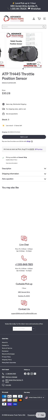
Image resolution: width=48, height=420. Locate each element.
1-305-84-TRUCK (18, 8)
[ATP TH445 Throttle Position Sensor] (14, 210)
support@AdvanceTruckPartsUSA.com (24, 313)
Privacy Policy (6, 357)
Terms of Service (7, 348)
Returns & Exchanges (8, 354)
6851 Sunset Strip (24, 292)
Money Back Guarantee (9, 362)
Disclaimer (5, 351)
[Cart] (39, 18)
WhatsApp (36, 8)
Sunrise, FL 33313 (24, 296)
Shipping (4, 132)
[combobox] (24, 27)
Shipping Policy (7, 359)
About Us (5, 342)
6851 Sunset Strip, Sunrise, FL (24, 6)
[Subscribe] (33, 329)
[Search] (43, 27)
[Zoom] (38, 65)
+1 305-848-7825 (24, 264)
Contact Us (5, 345)
